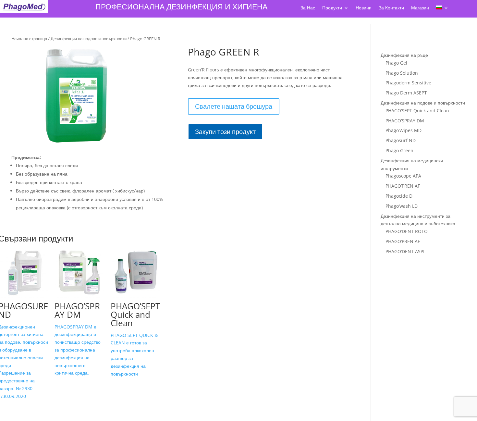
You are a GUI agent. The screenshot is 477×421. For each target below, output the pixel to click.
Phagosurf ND (400, 140)
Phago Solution (401, 73)
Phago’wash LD (401, 206)
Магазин (420, 8)
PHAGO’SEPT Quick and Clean (417, 110)
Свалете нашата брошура (233, 106)
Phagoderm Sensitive (408, 83)
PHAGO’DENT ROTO (406, 231)
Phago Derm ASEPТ (406, 93)
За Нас (307, 8)
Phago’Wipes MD (403, 130)
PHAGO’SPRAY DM (404, 121)
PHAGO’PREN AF (402, 186)
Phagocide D (398, 196)
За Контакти (391, 8)
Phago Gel (396, 63)
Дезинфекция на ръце (404, 55)
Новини (364, 8)
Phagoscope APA (403, 176)
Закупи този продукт (225, 131)
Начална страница (29, 39)
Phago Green (399, 150)
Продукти (332, 8)
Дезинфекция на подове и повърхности (89, 39)
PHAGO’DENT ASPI (404, 251)
